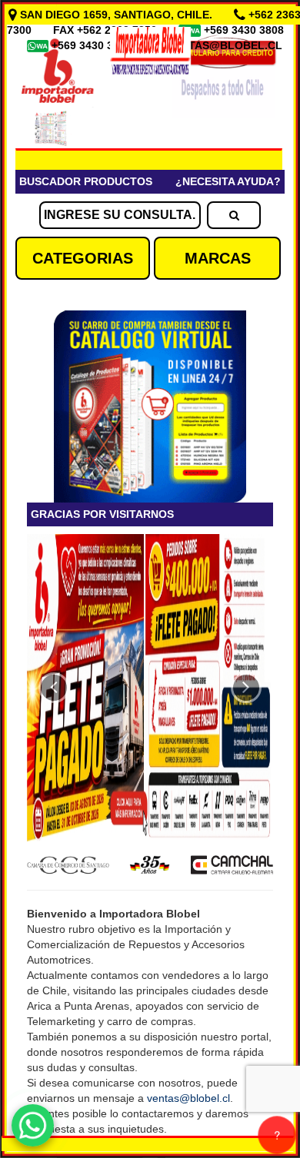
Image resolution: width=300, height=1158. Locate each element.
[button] (53, 687)
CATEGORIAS (82, 258)
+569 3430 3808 (245, 30)
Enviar (60, 409)
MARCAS (218, 258)
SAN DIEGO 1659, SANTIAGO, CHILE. (116, 14)
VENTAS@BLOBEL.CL (224, 45)
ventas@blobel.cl (188, 1098)
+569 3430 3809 (93, 45)
